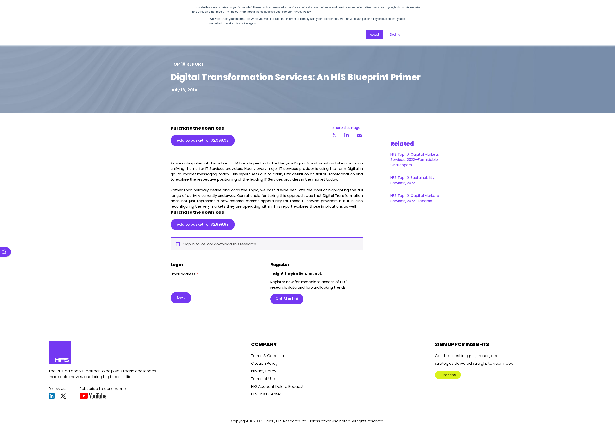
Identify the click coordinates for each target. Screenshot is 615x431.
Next (181, 297)
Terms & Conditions (269, 355)
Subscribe (448, 374)
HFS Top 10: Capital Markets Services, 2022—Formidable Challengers (414, 159)
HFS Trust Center (266, 394)
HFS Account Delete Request (277, 386)
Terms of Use (263, 379)
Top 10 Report (187, 64)
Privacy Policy (263, 371)
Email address (184, 274)
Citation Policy (264, 363)
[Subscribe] (5, 252)
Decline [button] (395, 34)
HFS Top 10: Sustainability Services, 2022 (412, 180)
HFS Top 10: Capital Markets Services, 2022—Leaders (414, 198)
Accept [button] (374, 34)
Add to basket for (203, 140)
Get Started (286, 298)
